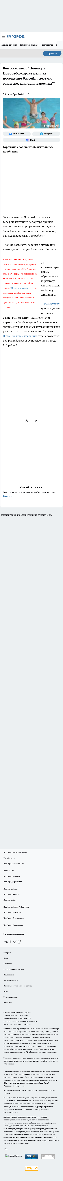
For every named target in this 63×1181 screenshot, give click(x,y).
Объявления (9, 975)
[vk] (27, 421)
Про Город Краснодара (13, 925)
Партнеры (8, 1002)
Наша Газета (9, 870)
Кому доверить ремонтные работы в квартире (29, 493)
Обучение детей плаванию (20, 336)
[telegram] (37, 421)
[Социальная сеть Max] (31, 140)
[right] (60, 45)
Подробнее (20, 1086)
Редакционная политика (14, 969)
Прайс (6, 991)
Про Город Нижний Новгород (16, 907)
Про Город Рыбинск (12, 894)
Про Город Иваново (12, 876)
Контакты (8, 963)
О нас (6, 958)
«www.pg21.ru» (24, 1012)
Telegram (7, 952)
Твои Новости (9, 858)
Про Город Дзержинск (13, 912)
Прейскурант (51, 304)
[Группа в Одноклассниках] (10, 942)
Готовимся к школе (29, 44)
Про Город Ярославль (13, 881)
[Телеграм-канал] (46, 134)
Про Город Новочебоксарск (15, 852)
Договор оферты (11, 980)
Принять (52, 53)
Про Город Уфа (10, 900)
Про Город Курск (11, 889)
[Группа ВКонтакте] (17, 134)
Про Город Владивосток (14, 918)
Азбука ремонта (9, 44)
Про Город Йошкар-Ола (14, 863)
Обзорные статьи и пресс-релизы (18, 986)
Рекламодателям (11, 997)
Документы (47, 44)
